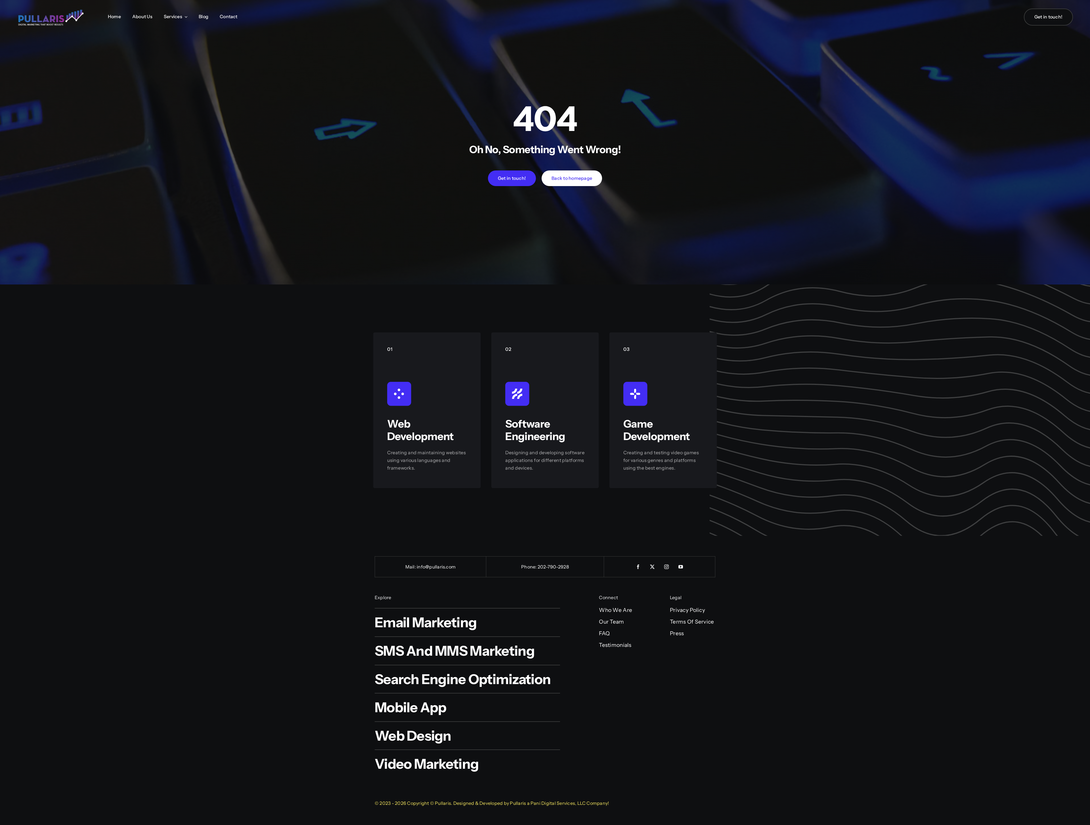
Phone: (529, 567)
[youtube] (681, 566)
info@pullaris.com (436, 567)
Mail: (411, 567)
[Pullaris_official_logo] (51, 9)
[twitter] (652, 566)
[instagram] (666, 566)
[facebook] (638, 566)
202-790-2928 (553, 567)
